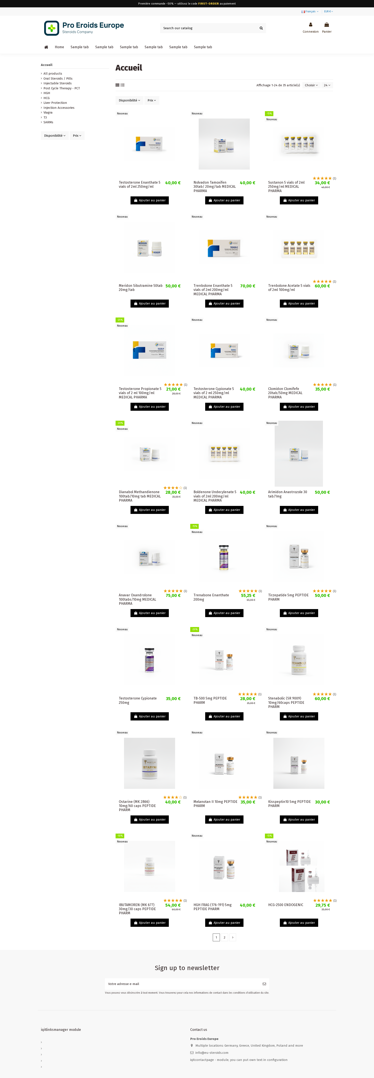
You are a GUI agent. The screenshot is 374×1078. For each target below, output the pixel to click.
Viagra (48, 112)
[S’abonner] (264, 984)
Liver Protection (55, 103)
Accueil (46, 65)
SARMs (48, 122)
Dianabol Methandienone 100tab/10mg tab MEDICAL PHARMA (140, 496)
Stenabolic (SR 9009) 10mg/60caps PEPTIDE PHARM (286, 702)
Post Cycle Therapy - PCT (62, 88)
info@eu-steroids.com (212, 1053)
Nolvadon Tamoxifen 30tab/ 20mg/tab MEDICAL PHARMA (214, 186)
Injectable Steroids (58, 83)
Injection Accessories (59, 108)
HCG (47, 98)
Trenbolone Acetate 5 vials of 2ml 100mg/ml (289, 288)
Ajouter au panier (152, 200)
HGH (47, 93)
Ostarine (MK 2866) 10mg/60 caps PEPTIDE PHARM (137, 806)
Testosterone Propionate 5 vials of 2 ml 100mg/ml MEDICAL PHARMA (140, 393)
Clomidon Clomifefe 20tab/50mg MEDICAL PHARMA (285, 393)
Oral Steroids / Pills (58, 78)
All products (53, 73)
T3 (45, 117)
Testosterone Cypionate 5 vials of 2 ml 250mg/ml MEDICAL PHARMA (213, 393)
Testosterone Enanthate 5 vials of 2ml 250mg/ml (139, 184)
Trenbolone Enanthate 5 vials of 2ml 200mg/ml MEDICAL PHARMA (212, 290)
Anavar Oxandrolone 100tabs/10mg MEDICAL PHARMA (137, 599)
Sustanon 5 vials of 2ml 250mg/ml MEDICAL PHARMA (286, 186)
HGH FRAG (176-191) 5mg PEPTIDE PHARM (212, 907)
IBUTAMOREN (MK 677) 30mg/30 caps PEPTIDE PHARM (137, 909)
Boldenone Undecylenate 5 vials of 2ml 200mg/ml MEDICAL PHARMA (214, 496)
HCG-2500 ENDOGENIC (285, 905)
